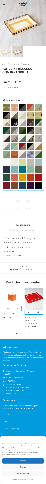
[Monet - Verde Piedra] (38, 107)
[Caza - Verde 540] (38, 123)
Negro (38, 185)
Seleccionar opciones (17, 308)
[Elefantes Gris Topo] (14, 138)
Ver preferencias (23, 474)
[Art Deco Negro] (38, 115)
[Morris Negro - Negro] (30, 146)
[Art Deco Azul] (30, 115)
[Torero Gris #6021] (30, 154)
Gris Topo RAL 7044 (30, 162)
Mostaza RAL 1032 (22, 177)
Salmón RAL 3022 (14, 177)
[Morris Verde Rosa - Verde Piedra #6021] (14, 146)
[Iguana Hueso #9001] (22, 138)
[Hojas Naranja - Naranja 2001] (30, 107)
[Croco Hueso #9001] (6, 138)
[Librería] (30, 138)
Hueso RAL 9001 (14, 162)
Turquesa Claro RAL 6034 (14, 170)
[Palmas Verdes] (6, 154)
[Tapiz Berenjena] (30, 123)
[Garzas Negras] (30, 130)
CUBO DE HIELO (11, 314)
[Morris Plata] (6, 146)
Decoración (15, 64)
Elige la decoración (9, 100)
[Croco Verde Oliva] (22, 130)
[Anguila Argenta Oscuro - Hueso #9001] (14, 115)
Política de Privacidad (19, 479)
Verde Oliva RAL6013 (38, 170)
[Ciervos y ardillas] (14, 130)
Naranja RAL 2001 (30, 177)
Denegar (23, 467)
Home (4, 64)
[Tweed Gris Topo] (38, 154)
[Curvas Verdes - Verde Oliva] (6, 107)
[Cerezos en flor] (14, 123)
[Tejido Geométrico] (22, 154)
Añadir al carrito (23, 209)
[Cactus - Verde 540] (6, 130)
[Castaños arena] (6, 123)
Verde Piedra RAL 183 (30, 170)
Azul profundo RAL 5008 (6, 170)
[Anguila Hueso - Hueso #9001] (22, 115)
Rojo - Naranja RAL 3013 (38, 177)
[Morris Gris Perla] (38, 138)
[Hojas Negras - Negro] (22, 107)
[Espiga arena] (22, 123)
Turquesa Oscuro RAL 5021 (22, 170)
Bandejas (26, 64)
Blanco (6, 162)
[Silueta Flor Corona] (14, 154)
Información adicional (23, 230)
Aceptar (23, 461)
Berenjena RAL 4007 (30, 185)
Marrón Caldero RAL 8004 (14, 185)
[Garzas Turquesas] (38, 130)
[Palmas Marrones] (38, 146)
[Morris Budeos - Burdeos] (22, 146)
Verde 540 (6, 177)
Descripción (23, 225)
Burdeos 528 (6, 185)
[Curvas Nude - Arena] (14, 107)
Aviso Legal (30, 479)
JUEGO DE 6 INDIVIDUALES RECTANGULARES (33, 320)
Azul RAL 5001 (22, 185)
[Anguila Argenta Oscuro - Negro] (6, 115)
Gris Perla (38, 162)
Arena (22, 162)
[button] (42, 439)
